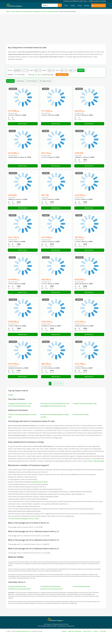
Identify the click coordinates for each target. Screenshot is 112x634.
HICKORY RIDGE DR (13, 157)
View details (22, 124)
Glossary (103, 631)
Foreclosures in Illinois (81, 414)
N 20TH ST (44, 241)
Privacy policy (87, 631)
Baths (44, 70)
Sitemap (64, 631)
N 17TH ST (78, 115)
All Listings (10, 81)
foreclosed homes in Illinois (39, 482)
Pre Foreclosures (32, 81)
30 (36, 74)
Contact (79, 5)
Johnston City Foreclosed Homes (52, 589)
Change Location (62, 74)
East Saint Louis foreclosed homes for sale (55, 403)
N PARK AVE (78, 326)
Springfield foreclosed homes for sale (53, 406)
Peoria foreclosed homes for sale (20, 406)
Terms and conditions (74, 631)
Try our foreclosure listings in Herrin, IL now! (23, 519)
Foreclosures (20, 81)
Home (66, 5)
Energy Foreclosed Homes (17, 586)
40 (38, 74)
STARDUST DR (12, 368)
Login (87, 5)
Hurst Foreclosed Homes (82, 586)
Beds (31, 70)
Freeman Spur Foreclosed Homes (20, 589)
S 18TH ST (11, 326)
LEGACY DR (78, 284)
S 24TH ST (44, 115)
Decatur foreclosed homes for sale (85, 403)
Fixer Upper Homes (45, 81)
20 (33, 74)
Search (81, 70)
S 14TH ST (78, 199)
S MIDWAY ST (79, 157)
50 (41, 74)
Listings (72, 5)
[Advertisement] (56, 31)
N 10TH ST (11, 115)
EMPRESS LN (12, 199)
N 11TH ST (44, 157)
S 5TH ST (11, 284)
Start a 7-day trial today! (96, 461)
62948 (11, 395)
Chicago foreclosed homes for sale (20, 403)
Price (57, 70)
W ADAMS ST (45, 326)
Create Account (99, 5)
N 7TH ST (44, 284)
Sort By (10, 70)
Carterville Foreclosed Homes (50, 586)
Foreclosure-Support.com (22, 631)
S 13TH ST (44, 199)
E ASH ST (11, 241)
